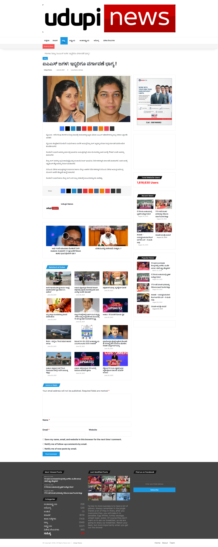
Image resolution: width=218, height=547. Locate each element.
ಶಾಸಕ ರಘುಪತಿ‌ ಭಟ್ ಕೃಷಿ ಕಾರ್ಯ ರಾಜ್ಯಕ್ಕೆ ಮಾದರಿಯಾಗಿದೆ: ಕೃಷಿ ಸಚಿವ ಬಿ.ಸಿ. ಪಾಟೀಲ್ (57, 290)
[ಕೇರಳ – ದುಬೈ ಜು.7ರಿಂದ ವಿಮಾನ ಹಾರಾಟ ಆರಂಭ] (58, 332)
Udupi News (48, 70)
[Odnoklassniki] (101, 128)
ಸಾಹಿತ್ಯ (47, 533)
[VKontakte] (95, 128)
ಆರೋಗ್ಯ (96, 40)
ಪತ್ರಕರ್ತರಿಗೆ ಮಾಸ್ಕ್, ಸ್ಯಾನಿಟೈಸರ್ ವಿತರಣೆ (114, 288)
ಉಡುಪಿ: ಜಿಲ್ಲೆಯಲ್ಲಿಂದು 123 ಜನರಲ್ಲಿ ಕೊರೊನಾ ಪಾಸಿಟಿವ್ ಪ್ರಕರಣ (85, 369)
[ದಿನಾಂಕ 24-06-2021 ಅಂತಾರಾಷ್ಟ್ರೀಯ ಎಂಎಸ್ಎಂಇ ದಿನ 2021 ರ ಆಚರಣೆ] (86, 332)
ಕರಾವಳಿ (55, 40)
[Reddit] (90, 128)
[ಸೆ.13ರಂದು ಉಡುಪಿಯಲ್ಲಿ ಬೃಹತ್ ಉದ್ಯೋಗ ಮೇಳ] (145, 204)
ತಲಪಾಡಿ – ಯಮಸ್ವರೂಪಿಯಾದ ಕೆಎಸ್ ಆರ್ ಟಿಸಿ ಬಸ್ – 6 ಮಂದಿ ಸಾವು (145, 239)
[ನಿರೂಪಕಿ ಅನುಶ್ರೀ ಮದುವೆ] (163, 227)
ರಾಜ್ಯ (63, 40)
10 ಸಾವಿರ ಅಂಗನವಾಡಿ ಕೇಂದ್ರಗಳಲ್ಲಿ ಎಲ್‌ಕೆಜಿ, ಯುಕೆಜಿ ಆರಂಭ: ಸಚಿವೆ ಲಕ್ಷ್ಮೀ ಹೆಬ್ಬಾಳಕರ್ (160, 265)
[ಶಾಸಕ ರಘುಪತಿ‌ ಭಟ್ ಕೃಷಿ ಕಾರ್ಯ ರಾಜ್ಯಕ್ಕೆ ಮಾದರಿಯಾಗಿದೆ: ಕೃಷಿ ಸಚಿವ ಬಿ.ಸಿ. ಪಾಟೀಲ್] (58, 278)
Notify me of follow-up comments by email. (66, 444)
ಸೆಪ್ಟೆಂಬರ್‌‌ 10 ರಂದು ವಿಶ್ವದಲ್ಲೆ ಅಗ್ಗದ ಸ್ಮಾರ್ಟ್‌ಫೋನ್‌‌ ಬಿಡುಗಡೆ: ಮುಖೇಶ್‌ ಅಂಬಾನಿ (113, 370)
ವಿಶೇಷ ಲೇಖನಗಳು (109, 40)
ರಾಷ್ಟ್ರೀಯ (72, 40)
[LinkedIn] (73, 128)
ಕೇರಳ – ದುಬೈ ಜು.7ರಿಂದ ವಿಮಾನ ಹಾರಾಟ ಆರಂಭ (58, 342)
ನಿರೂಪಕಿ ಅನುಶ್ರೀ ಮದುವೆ (163, 235)
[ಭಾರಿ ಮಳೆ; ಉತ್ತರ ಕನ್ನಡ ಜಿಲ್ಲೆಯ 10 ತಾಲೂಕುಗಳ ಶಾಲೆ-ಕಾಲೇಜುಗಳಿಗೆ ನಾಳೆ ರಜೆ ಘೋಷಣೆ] (123, 496)
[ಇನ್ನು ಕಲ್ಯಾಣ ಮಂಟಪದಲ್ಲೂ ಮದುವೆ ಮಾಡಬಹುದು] (58, 305)
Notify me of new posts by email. (61, 449)
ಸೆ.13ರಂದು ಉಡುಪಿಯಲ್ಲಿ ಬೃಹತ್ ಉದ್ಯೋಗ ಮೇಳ (144, 212)
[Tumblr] (78, 128)
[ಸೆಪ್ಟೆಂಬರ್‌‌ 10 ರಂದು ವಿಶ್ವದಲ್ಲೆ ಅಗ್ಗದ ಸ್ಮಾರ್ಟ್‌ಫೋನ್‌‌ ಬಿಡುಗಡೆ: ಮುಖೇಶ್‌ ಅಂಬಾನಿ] (115, 359)
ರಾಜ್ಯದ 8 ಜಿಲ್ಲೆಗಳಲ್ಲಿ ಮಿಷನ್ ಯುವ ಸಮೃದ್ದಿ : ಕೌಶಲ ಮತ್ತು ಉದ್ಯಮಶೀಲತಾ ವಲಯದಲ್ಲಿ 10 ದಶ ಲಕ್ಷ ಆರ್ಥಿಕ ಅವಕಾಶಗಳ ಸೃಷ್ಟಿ (86, 316)
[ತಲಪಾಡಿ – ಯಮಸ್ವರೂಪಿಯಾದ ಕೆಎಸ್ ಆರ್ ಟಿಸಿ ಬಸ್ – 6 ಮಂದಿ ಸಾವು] (145, 227)
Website (93, 430)
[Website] (62, 208)
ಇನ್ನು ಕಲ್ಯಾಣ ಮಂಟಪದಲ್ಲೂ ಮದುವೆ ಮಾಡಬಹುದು (56, 315)
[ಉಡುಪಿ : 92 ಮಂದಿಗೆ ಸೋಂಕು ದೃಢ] (115, 305)
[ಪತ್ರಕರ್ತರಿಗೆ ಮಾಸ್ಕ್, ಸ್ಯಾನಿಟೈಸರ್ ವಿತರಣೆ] (115, 278)
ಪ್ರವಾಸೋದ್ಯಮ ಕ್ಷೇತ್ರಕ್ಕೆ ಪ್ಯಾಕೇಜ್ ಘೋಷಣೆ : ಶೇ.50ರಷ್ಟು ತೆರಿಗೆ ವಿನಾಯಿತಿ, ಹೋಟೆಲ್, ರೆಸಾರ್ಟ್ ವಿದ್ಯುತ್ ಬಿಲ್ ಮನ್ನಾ (115, 343)
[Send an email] (52, 70)
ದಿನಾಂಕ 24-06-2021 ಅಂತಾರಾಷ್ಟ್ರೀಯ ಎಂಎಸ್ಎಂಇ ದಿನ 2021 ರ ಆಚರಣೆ (86, 342)
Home (47, 53)
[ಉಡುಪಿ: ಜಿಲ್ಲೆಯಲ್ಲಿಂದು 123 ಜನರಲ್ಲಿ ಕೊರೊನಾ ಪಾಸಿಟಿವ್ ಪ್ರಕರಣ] (86, 359)
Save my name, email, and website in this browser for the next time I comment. (83, 439)
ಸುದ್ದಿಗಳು (47, 40)
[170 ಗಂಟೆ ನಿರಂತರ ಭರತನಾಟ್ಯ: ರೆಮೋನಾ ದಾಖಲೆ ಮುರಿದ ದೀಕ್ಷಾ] (163, 204)
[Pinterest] (84, 128)
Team (172, 543)
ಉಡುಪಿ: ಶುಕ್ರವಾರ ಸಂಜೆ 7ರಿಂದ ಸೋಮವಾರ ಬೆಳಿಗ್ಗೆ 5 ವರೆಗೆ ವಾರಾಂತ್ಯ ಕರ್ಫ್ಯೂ (57, 370)
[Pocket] (106, 128)
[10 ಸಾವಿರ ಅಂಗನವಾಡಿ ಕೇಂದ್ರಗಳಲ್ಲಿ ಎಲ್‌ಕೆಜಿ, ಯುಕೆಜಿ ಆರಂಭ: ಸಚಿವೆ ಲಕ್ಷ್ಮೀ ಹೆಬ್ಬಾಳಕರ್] (143, 266)
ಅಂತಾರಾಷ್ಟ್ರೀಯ (84, 40)
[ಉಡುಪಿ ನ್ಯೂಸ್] (109, 18)
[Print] (118, 191)
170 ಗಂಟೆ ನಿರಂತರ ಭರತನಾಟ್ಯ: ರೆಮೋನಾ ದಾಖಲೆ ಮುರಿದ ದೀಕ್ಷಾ (161, 214)
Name (46, 420)
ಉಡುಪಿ (47, 511)
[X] (67, 128)
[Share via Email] (112, 128)
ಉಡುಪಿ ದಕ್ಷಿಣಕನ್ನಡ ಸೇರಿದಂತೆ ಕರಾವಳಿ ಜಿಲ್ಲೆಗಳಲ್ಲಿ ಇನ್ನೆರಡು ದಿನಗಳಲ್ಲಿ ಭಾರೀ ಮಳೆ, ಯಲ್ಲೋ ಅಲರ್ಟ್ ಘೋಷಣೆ (86, 290)
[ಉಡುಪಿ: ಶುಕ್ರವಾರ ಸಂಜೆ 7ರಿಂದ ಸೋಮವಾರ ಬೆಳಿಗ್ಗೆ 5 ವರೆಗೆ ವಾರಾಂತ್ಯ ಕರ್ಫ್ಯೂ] (58, 359)
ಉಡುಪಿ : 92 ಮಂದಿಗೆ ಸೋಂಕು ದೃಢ (113, 314)
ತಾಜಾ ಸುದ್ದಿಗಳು (50, 519)
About (165, 543)
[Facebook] (62, 128)
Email (46, 430)
